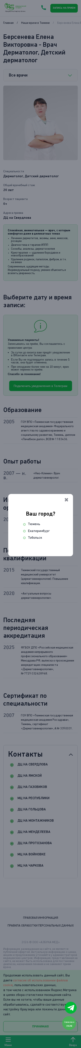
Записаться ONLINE (69, 1024)
